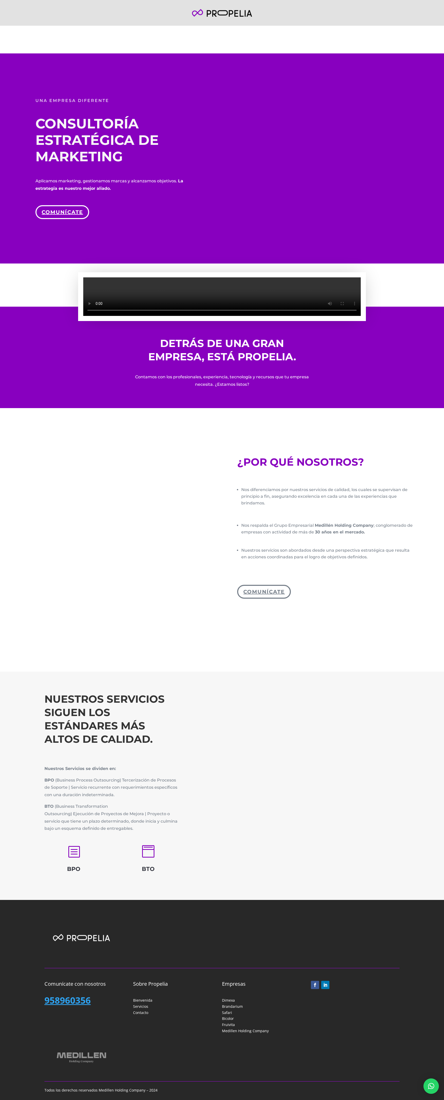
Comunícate (62, 212)
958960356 (67, 1000)
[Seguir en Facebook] (315, 985)
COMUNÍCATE (264, 592)
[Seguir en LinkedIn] (325, 985)
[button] (431, 1086)
